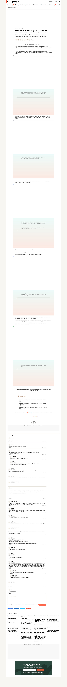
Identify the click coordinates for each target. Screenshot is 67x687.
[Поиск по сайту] (56, 1)
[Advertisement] (33, 428)
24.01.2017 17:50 (13, 451)
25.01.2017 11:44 (13, 548)
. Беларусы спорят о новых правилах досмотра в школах (39, 622)
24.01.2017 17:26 (13, 438)
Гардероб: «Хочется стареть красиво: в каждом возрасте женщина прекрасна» (32, 404)
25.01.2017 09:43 (13, 528)
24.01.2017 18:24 (13, 476)
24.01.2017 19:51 (13, 482)
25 (23, 28)
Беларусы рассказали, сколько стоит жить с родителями (53, 621)
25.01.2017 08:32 (13, 509)
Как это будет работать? (27, 621)
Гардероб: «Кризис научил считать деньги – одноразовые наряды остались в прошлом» (32, 399)
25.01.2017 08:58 (13, 516)
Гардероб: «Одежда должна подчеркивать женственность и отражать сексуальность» (33, 408)
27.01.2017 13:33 (14, 576)
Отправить (42, 604)
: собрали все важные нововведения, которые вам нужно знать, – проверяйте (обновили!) (14, 633)
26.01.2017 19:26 (13, 582)
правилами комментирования (23, 604)
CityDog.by (29, 412)
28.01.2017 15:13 (14, 462)
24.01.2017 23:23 (13, 502)
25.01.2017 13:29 (14, 457)
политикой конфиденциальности (29, 604)
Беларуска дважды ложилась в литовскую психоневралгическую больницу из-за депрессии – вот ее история (27, 636)
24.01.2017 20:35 (13, 488)
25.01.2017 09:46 (13, 538)
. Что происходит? (40, 637)
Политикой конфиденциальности (38, 672)
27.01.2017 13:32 (14, 571)
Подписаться (40, 670)
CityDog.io (16, 28)
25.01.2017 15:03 (13, 554)
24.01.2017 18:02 (13, 469)
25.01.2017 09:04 (13, 522)
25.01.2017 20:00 (13, 562)
